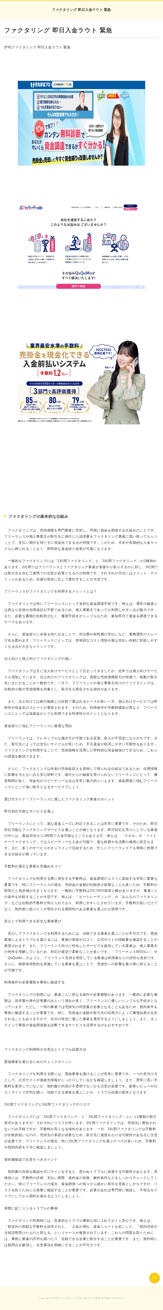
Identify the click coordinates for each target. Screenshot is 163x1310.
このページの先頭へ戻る (154, 1278)
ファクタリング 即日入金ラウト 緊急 (81, 9)
